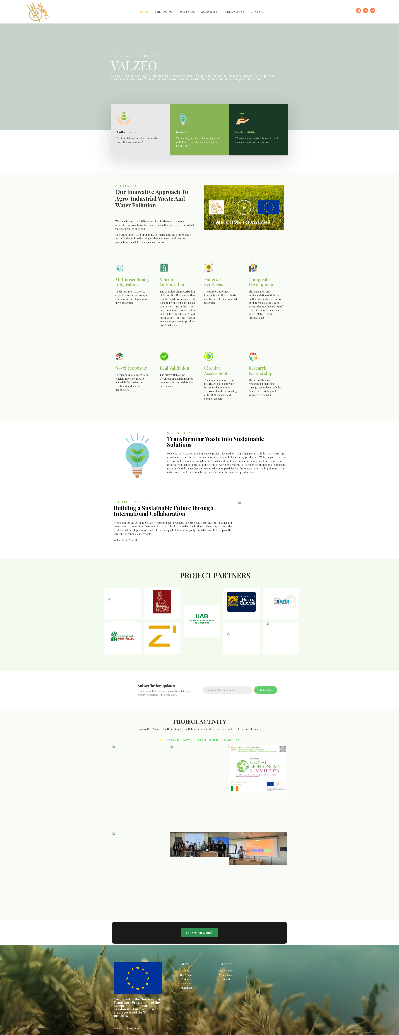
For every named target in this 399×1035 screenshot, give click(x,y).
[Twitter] (365, 10)
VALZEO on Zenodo (199, 932)
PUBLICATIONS (234, 11)
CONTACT (257, 11)
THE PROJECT (164, 11)
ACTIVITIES (209, 11)
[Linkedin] (358, 10)
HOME (144, 11)
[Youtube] (372, 10)
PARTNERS (187, 11)
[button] (244, 207)
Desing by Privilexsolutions (126, 1028)
